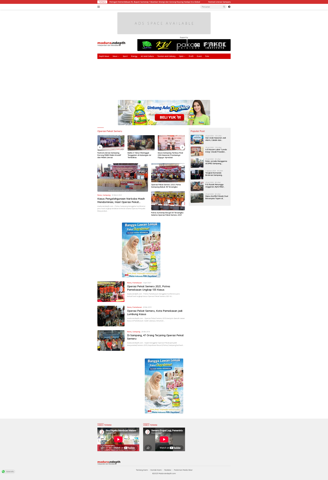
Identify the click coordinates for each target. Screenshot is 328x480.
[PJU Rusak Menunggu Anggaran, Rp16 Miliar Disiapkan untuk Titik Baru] (197, 186)
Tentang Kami (142, 470)
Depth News (104, 56)
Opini (181, 56)
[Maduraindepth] (111, 43)
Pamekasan (137, 283)
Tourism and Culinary (166, 56)
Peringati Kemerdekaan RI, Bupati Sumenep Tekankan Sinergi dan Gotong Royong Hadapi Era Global (127, 2)
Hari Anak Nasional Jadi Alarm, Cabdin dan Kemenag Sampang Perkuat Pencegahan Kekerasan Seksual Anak (216, 139)
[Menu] (99, 7)
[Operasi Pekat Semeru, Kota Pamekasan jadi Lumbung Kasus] (111, 316)
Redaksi (167, 470)
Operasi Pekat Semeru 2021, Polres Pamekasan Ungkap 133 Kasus (148, 288)
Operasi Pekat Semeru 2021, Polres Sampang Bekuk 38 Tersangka (166, 185)
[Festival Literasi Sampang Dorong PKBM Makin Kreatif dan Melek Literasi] (111, 142)
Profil (191, 56)
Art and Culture (147, 56)
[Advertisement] (174, 78)
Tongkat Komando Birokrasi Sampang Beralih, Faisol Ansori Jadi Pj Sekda (216, 174)
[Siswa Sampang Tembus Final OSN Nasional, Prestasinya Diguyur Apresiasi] (171, 142)
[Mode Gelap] (229, 7)
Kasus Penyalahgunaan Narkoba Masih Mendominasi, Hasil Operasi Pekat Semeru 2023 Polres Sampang (121, 202)
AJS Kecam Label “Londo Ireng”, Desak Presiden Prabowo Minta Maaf (216, 150)
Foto (207, 56)
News (115, 56)
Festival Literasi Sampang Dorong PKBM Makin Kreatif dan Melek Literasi (214, 2)
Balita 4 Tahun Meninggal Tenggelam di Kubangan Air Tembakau (139, 155)
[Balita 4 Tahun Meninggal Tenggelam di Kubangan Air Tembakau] (141, 142)
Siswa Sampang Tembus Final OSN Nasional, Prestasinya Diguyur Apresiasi (170, 155)
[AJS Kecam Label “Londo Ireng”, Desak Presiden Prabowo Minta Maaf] (197, 151)
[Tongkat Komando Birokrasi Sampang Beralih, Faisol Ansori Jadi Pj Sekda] (197, 175)
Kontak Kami (156, 470)
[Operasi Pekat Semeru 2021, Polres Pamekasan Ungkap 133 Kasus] (111, 291)
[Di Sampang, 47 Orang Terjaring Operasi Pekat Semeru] (111, 340)
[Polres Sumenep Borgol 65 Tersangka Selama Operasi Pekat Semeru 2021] (168, 200)
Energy (134, 56)
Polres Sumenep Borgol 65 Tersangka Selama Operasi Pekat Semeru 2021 (167, 214)
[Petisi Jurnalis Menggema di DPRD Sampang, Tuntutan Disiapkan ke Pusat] (197, 163)
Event (199, 56)
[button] (224, 7)
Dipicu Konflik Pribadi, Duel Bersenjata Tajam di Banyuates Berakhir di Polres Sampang (216, 197)
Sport (125, 56)
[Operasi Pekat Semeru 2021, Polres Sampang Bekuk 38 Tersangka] (168, 172)
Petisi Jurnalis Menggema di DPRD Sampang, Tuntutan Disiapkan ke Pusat (216, 162)
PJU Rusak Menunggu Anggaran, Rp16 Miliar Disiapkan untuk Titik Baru (216, 185)
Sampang (107, 195)
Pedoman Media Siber (183, 470)
